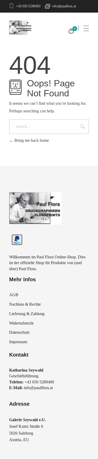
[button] (9, 449)
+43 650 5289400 (28, 6)
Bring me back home (31, 140)
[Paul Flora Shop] (35, 208)
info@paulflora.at (64, 6)
